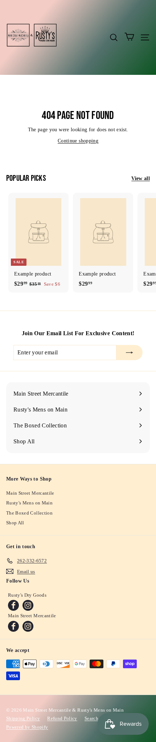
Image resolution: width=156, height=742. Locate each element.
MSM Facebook (13, 626)
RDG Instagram (27, 605)
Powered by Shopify (27, 727)
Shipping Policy (23, 718)
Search (91, 718)
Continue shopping (78, 141)
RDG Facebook (13, 605)
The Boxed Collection (29, 513)
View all (140, 178)
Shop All (15, 522)
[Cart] (129, 37)
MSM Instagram (27, 626)
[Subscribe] (129, 352)
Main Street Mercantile (30, 493)
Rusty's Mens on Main (29, 503)
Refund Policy (62, 718)
